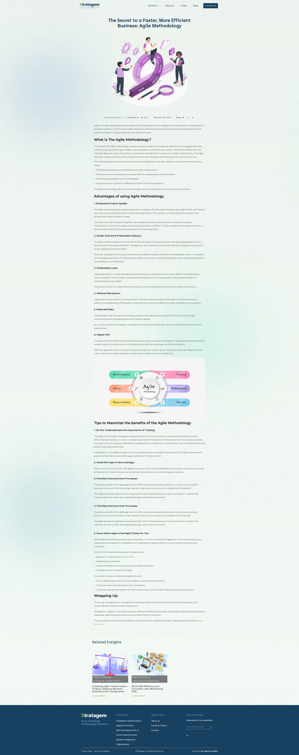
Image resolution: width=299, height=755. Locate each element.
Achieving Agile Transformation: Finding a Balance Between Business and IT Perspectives (109, 689)
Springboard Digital (209, 751)
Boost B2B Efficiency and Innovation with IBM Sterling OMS (147, 689)
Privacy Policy (87, 751)
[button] (210, 5)
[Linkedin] (188, 736)
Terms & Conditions (102, 751)
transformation (127, 557)
